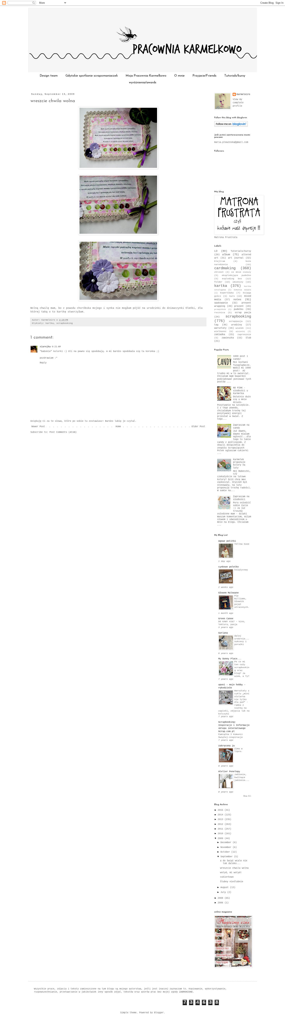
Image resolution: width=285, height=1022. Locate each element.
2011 (221, 829)
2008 (221, 898)
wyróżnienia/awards (142, 82)
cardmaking (225, 268)
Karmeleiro (243, 94)
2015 (221, 810)
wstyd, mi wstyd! (231, 872)
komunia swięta (242, 290)
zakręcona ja (226, 745)
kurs (232, 296)
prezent (239, 306)
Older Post (198, 426)
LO (215, 251)
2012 (221, 824)
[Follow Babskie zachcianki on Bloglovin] (231, 126)
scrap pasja (243, 312)
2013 (221, 819)
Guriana (223, 633)
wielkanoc (220, 331)
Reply (43, 362)
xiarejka (45, 346)
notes (237, 299)
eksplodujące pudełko (236, 275)
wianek (240, 328)
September (227, 856)
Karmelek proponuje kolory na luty (239, 463)
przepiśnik (220, 309)
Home (118, 426)
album (226, 254)
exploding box (232, 279)
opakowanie (221, 303)
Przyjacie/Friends (204, 75)
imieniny (237, 282)
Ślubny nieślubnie (231, 881)
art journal (236, 258)
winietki (240, 331)
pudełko (238, 309)
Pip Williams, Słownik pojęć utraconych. (241, 601)
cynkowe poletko (228, 567)
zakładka (219, 334)
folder (218, 282)
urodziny (236, 324)
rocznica (219, 312)
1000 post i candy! (240, 357)
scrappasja (236, 321)
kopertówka (227, 293)
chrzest (219, 272)
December (226, 842)
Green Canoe (225, 618)
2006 (221, 902)
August (225, 887)
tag (216, 324)
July (223, 892)
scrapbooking (64, 323)
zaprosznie (244, 334)
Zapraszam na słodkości (241, 498)
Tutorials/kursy (234, 75)
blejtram (219, 261)
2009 (221, 838)
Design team (49, 75)
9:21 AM (56, 346)
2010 (221, 833)
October (225, 852)
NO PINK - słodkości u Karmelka (240, 390)
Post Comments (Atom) (63, 432)
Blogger (159, 1012)
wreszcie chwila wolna (52, 101)
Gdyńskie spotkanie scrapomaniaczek (92, 75)
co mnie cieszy (241, 272)
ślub (248, 337)
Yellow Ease (241, 544)
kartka (50, 323)
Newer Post (38, 426)
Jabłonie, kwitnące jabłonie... (241, 777)
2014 (221, 814)
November (226, 847)
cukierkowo (227, 877)
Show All (247, 796)
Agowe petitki (227, 541)
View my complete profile (238, 102)
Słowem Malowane (228, 593)
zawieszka (228, 337)
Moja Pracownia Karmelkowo (146, 75)
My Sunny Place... (229, 658)
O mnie (179, 75)
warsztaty (220, 328)
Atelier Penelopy (229, 771)
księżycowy (241, 570)
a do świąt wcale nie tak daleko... (233, 862)
